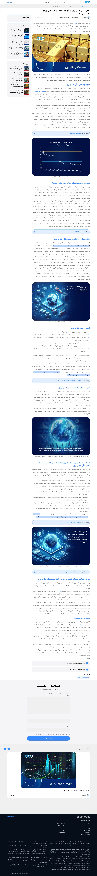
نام (69, 717)
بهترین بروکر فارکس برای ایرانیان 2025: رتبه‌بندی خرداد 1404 (16, 48)
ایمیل (68, 726)
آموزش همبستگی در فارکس (83, 677)
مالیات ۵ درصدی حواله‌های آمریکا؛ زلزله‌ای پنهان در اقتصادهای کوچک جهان (17, 80)
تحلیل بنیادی (82, 6)
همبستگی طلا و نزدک (75, 133)
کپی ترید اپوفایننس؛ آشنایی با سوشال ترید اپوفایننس (16, 54)
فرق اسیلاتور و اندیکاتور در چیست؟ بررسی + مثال (17, 30)
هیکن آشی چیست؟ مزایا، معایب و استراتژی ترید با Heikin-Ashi (17, 42)
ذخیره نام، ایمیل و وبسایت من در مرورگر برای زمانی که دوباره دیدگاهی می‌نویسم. (52, 734)
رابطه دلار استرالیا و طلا (75, 232)
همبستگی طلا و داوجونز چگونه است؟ (71, 572)
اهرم (61, 591)
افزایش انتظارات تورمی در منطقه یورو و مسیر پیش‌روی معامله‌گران (16, 68)
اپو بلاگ (88, 6)
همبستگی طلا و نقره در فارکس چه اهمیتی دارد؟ (69, 381)
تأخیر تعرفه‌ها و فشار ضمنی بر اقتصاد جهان (16, 73)
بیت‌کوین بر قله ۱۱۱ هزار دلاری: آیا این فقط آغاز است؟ (16, 85)
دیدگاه (68, 695)
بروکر (81, 625)
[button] (5, 749)
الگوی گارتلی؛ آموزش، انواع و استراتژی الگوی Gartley (16, 36)
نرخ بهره (55, 195)
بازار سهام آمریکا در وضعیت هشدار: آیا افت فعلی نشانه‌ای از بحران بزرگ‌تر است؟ (16, 92)
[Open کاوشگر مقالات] (59, 2)
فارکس (76, 23)
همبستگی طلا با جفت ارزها (74, 523)
